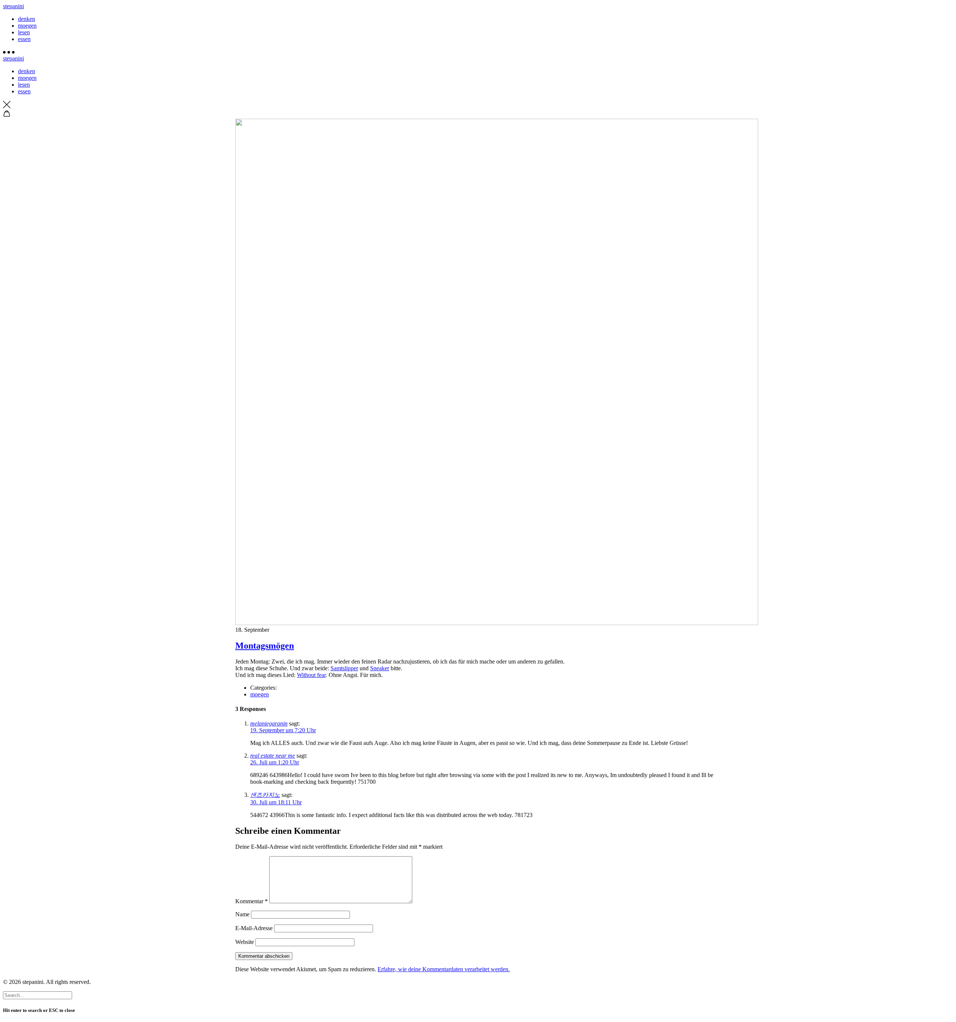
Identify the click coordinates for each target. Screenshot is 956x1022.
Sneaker (379, 668)
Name (242, 914)
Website (244, 942)
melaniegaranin (269, 723)
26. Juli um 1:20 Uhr (274, 762)
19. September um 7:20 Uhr (283, 730)
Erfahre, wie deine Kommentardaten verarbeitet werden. (444, 969)
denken (26, 19)
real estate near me (272, 755)
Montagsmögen (264, 645)
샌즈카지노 (265, 795)
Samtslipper (344, 668)
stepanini (13, 6)
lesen (24, 32)
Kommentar (251, 901)
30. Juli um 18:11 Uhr (276, 802)
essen (24, 39)
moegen (27, 25)
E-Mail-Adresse (254, 928)
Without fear (311, 675)
